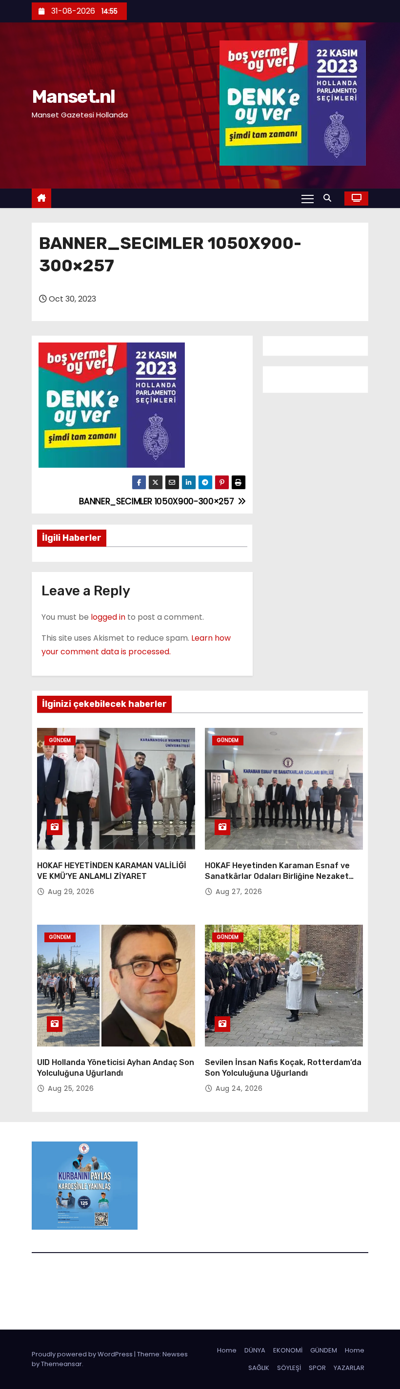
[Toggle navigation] (308, 198)
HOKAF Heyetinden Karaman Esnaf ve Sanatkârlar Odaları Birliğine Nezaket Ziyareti (277, 876)
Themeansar (61, 1364)
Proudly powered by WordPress (83, 1354)
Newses (175, 1354)
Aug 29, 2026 (71, 891)
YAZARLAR (349, 1367)
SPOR (317, 1367)
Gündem (60, 740)
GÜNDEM (323, 1350)
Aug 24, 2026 (239, 1088)
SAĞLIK (258, 1367)
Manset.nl (73, 96)
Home (227, 1350)
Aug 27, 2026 (239, 891)
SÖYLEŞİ (289, 1367)
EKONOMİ (287, 1350)
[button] (330, 198)
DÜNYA (254, 1350)
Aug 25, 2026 (71, 1088)
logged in (108, 617)
